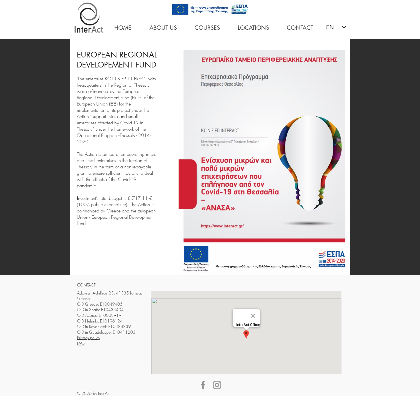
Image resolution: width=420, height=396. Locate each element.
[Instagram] (217, 385)
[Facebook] (203, 385)
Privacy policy (88, 337)
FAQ (81, 343)
